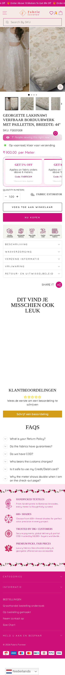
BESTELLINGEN (12, 599)
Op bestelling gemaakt (17, 612)
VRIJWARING (15, 266)
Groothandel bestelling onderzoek (24, 605)
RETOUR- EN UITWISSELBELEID (29, 273)
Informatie (12, 587)
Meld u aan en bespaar (22, 635)
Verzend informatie (22, 258)
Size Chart (9, 624)
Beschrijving (16, 244)
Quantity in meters (13, 190)
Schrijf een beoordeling (33, 414)
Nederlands (21, 671)
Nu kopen (32, 217)
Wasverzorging (18, 251)
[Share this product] (59, 285)
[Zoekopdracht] (7, 22)
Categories (12, 576)
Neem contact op (13, 618)
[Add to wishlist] (55, 133)
